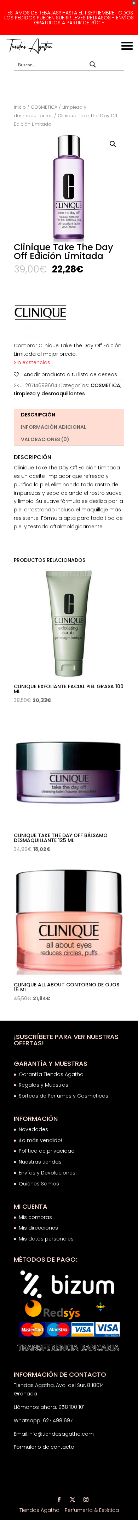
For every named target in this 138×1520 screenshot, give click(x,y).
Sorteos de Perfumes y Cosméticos (63, 1095)
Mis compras (35, 1217)
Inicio (20, 107)
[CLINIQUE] (40, 314)
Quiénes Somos (39, 1183)
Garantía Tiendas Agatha (51, 1074)
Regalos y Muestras (43, 1084)
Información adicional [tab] (53, 427)
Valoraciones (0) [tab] (45, 439)
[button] (113, 144)
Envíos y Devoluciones (48, 1172)
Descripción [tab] (38, 414)
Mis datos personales (46, 1238)
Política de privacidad (47, 1150)
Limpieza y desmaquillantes (49, 393)
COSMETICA (44, 107)
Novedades (33, 1129)
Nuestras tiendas (41, 1161)
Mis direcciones (38, 1227)
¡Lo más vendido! (40, 1140)
